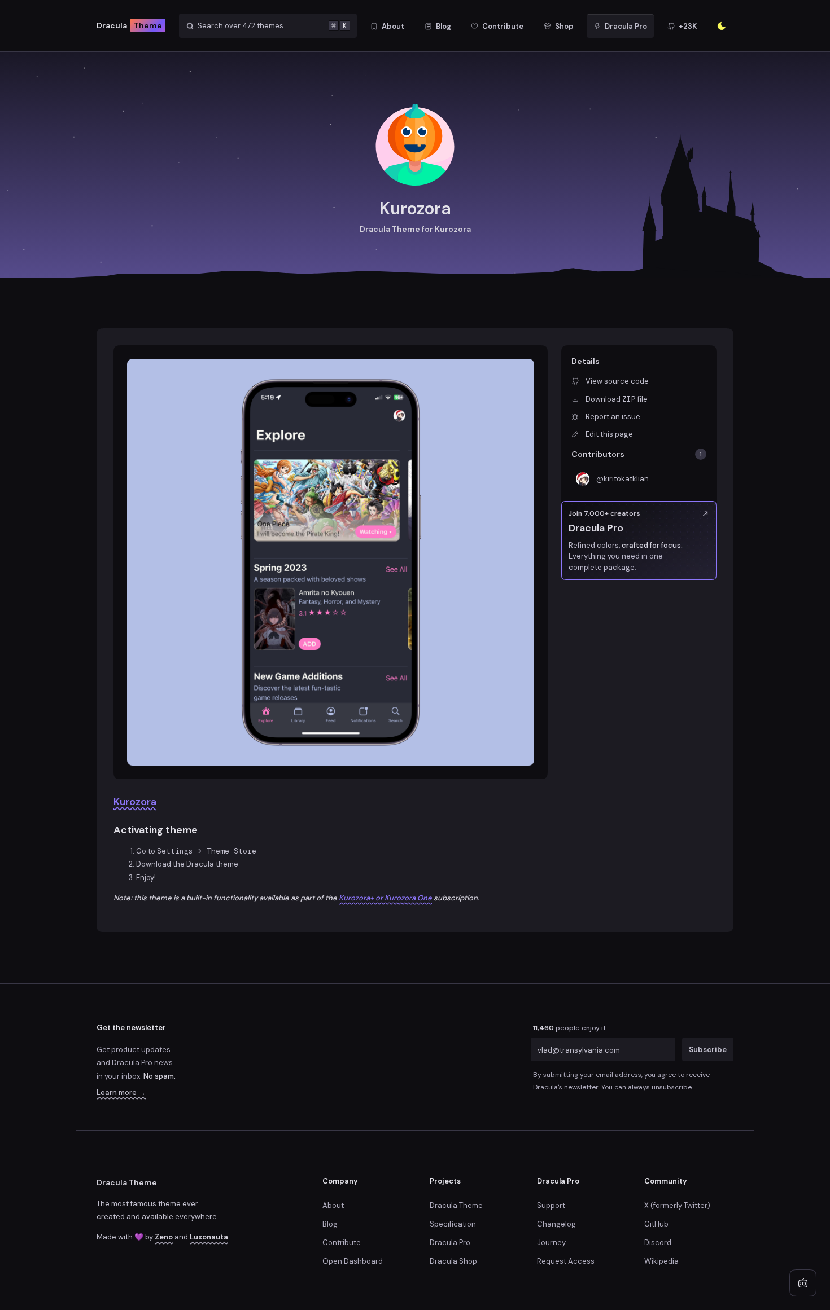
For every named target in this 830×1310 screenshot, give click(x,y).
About (333, 1205)
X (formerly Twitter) (677, 1205)
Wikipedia (661, 1261)
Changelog (556, 1224)
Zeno (164, 1237)
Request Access (566, 1261)
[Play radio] (802, 1282)
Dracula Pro (450, 1242)
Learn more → (121, 1092)
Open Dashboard (352, 1261)
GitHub (656, 1224)
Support (551, 1205)
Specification (453, 1224)
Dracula (129, 25)
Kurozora (134, 801)
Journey (551, 1242)
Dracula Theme (127, 1182)
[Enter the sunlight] (721, 26)
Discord (657, 1242)
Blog (330, 1224)
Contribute (341, 1242)
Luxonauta (209, 1237)
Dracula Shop (453, 1261)
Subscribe (708, 1049)
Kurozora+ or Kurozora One (385, 898)
